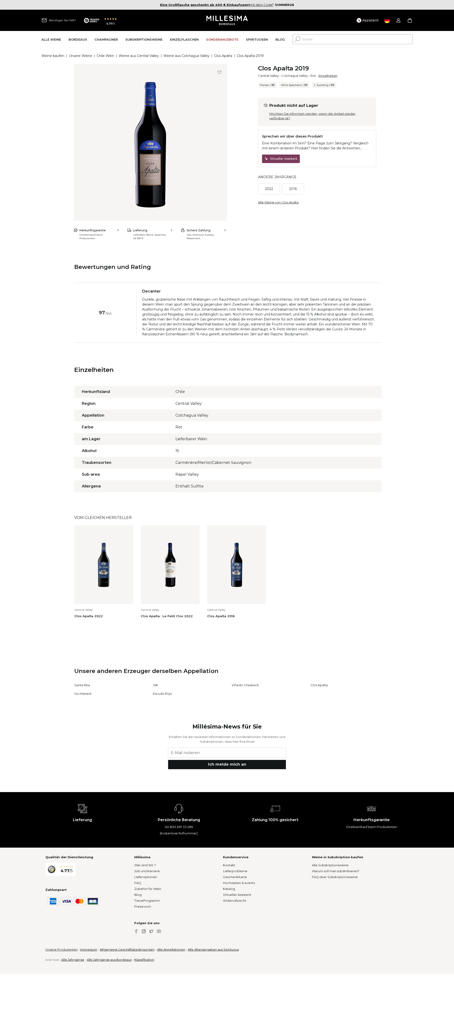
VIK (155, 685)
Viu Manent (83, 693)
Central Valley (268, 76)
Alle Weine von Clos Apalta (278, 202)
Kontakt (229, 865)
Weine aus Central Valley (139, 56)
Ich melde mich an (227, 764)
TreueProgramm (147, 900)
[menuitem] (51, 39)
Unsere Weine (80, 56)
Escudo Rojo (162, 693)
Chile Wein (105, 56)
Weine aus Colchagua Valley (186, 56)
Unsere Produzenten (61, 949)
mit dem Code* (217, 5)
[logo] (227, 20)
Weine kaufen (52, 56)
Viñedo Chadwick (245, 685)
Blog (138, 895)
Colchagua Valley (294, 76)
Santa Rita (82, 685)
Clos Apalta (223, 56)
